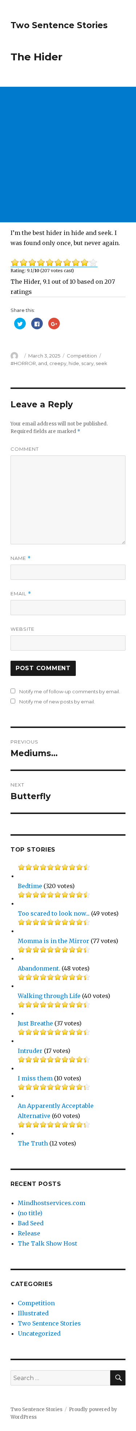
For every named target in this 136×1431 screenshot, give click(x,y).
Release (29, 1233)
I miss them (35, 1078)
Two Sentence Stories (59, 25)
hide (74, 363)
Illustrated (33, 1313)
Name (21, 558)
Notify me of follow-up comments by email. (69, 691)
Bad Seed (31, 1223)
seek (101, 363)
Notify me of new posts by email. (57, 701)
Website (22, 629)
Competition (82, 356)
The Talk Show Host (47, 1243)
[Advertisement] (68, 154)
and (42, 363)
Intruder (30, 1050)
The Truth (33, 1143)
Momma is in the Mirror (53, 940)
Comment (25, 449)
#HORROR (23, 363)
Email (21, 594)
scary (87, 363)
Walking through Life (49, 995)
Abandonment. (39, 968)
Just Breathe (35, 1023)
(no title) (30, 1213)
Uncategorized (39, 1333)
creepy (57, 363)
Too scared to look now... (54, 913)
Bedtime (30, 886)
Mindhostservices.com (51, 1203)
